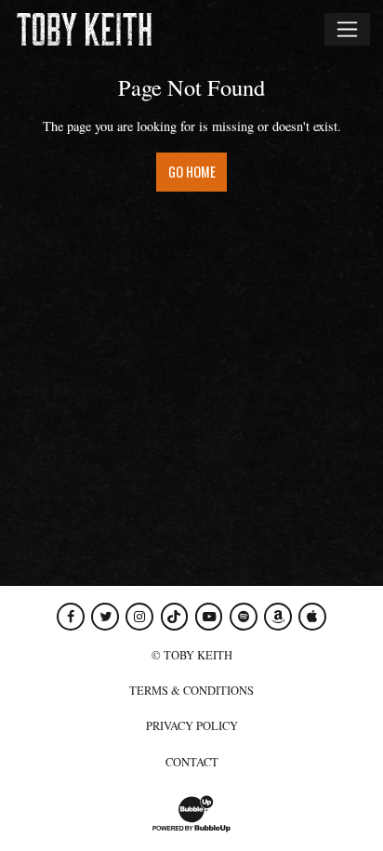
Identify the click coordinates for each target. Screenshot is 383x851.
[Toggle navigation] (347, 29)
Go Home (192, 171)
